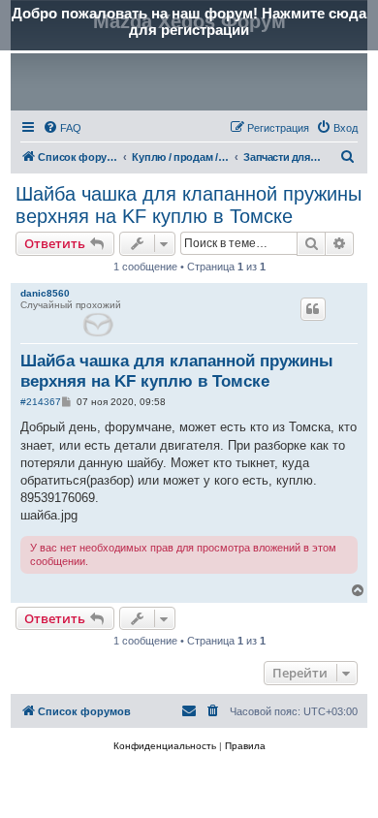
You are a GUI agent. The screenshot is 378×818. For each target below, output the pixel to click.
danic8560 (45, 293)
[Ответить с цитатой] (313, 309)
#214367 (40, 401)
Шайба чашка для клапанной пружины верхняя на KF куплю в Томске (189, 205)
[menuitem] (62, 128)
